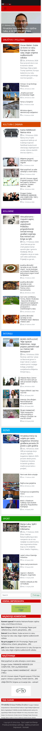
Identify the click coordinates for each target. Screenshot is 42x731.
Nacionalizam (31, 712)
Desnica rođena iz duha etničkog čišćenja (19, 29)
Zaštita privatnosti (32, 725)
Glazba (36, 712)
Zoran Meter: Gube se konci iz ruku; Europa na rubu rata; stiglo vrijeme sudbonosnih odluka (29, 51)
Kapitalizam (8, 710)
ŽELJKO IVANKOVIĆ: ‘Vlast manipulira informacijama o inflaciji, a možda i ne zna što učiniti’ (28, 414)
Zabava (7, 717)
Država (12, 705)
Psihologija (25, 715)
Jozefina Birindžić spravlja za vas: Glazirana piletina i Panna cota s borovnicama (27, 286)
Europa (14, 712)
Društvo (25, 705)
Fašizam (19, 712)
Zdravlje (16, 715)
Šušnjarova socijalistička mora (29, 493)
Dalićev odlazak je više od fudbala (28, 583)
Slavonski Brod (14, 708)
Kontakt (26, 727)
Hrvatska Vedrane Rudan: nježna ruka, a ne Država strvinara (20, 622)
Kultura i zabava (13, 124)
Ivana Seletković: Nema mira (28, 131)
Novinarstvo (11, 715)
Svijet (26, 708)
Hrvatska (5, 704)
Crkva (6, 715)
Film (23, 712)
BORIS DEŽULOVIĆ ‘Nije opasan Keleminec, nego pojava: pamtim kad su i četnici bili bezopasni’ (29, 345)
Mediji (30, 708)
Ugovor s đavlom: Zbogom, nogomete (28, 574)
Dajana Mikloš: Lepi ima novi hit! (29, 391)
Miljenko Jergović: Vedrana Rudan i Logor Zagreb (29, 160)
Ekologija (3, 717)
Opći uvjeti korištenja (29, 722)
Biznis (6, 430)
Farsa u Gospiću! (26, 102)
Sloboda (34, 717)
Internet (25, 717)
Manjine (3, 715)
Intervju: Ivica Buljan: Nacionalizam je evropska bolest (28, 401)
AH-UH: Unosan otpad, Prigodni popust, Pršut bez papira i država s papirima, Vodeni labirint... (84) (29, 182)
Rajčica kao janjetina (28, 483)
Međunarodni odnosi (29, 710)
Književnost (35, 708)
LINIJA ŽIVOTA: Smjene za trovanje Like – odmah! (19, 682)
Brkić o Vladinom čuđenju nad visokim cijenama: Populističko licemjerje (29, 504)
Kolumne (8, 211)
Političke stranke (18, 710)
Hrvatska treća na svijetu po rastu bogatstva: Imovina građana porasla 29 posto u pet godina (29, 440)
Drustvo (30, 717)
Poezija (29, 715)
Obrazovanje (34, 715)
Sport (6, 518)
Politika (18, 705)
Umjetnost (11, 717)
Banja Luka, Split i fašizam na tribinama (28, 526)
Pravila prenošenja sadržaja (13, 725)
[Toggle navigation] (5, 8)
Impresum (17, 727)
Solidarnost (20, 717)
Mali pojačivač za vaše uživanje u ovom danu (28, 170)
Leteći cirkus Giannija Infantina (28, 556)
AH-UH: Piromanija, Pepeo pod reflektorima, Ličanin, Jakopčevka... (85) (18, 628)
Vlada (10, 712)
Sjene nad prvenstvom (29, 564)
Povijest (30, 705)
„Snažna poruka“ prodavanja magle (27, 94)
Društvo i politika (14, 39)
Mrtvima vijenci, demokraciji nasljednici (29, 111)
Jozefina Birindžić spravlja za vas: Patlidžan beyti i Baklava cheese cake (29, 319)
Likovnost (20, 715)
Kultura (22, 708)
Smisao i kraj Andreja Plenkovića (28, 85)
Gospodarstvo (5, 708)
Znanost (16, 717)
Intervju (8, 333)
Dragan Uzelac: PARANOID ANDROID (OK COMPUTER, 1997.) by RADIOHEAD (29, 196)
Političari (36, 705)
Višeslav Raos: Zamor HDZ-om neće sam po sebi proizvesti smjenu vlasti (29, 381)
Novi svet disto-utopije (29, 474)
